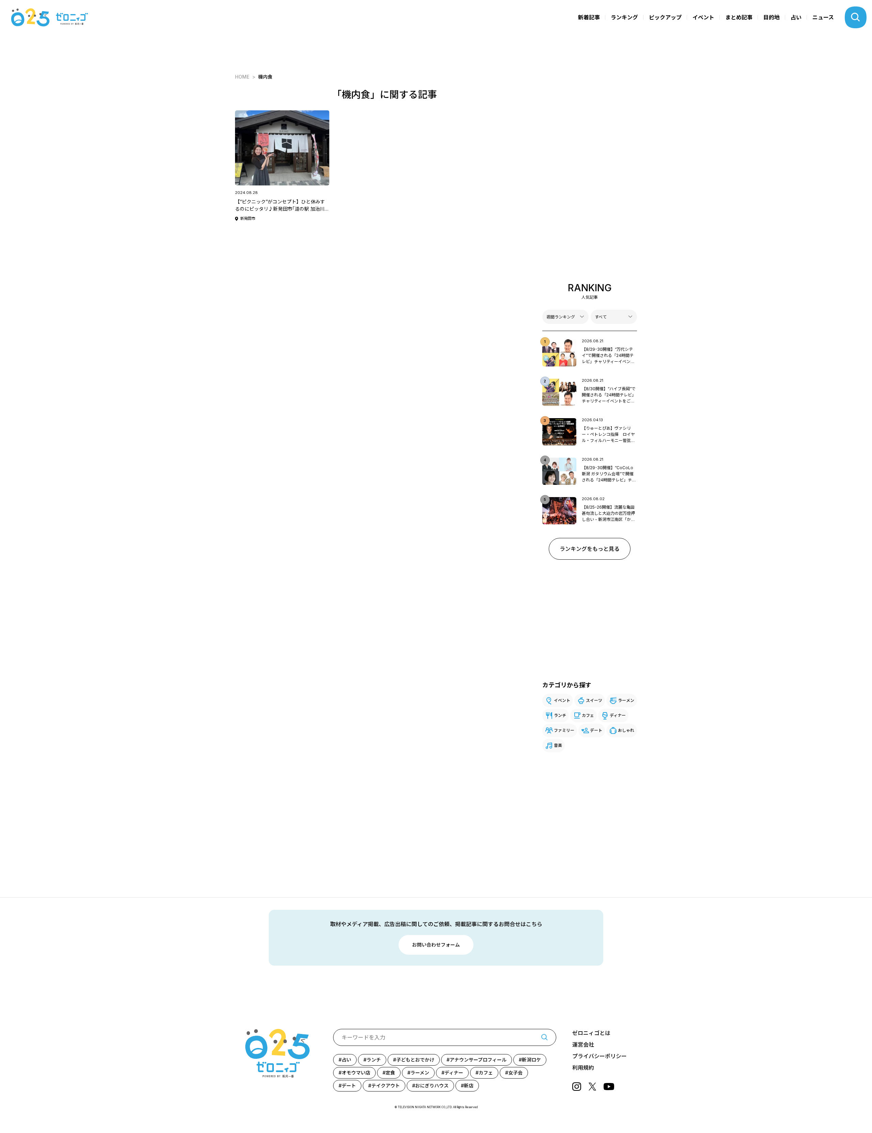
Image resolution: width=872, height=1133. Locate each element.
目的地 (771, 17)
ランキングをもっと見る (590, 548)
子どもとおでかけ (415, 1060)
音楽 (558, 745)
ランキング (624, 17)
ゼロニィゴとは (591, 1033)
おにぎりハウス (432, 1085)
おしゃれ (626, 730)
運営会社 (583, 1044)
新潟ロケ (531, 1060)
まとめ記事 (738, 17)
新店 (468, 1085)
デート (596, 730)
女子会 (515, 1072)
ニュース (823, 17)
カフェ (588, 715)
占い (796, 17)
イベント (703, 17)
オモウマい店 (356, 1072)
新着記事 (589, 17)
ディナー (618, 715)
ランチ (560, 715)
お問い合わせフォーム (436, 945)
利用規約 (583, 1067)
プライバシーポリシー (599, 1056)
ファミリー (564, 730)
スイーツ (594, 700)
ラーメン (626, 700)
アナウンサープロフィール (478, 1060)
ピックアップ (665, 17)
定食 (390, 1072)
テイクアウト (385, 1085)
